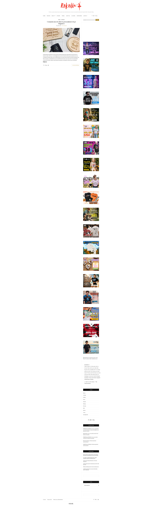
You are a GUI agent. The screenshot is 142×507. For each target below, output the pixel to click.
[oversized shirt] (91, 114)
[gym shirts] (91, 280)
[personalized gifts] (91, 330)
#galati (98, 377)
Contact (44, 499)
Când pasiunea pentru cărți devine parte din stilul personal (91, 464)
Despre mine (49, 499)
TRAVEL (63, 15)
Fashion (84, 397)
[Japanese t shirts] (91, 313)
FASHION (48, 15)
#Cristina (94, 377)
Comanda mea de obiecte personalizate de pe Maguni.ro (61, 23)
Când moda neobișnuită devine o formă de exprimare (90, 461)
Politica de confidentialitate (58, 499)
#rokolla (91, 379)
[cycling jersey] (91, 214)
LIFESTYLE (68, 15)
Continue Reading (75, 65)
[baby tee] (91, 181)
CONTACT (85, 15)
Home (59, 19)
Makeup (84, 403)
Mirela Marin (85, 433)
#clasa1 (98, 376)
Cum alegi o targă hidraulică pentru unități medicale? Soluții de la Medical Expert (90, 458)
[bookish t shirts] (91, 164)
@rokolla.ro (86, 364)
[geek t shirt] (91, 64)
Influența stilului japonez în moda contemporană (91, 466)
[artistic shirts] (91, 81)
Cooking (84, 395)
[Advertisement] (91, 31)
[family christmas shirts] (91, 197)
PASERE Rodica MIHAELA (87, 428)
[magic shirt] (91, 48)
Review (84, 410)
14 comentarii (64, 25)
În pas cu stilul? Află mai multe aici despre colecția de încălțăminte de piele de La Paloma (91, 429)
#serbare (86, 377)
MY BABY (58, 15)
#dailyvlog (86, 379)
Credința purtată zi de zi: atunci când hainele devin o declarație (90, 469)
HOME (44, 15)
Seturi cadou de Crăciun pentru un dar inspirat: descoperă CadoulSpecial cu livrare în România (90, 455)
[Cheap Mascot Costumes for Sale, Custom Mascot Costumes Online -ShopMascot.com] (91, 358)
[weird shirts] (91, 147)
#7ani (90, 377)
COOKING (73, 15)
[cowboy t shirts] (91, 230)
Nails (84, 408)
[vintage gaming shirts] (91, 297)
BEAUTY (53, 15)
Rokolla (71, 504)
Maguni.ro (45, 61)
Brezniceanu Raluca (86, 440)
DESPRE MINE (79, 15)
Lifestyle (63, 19)
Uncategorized (85, 414)
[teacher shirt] (91, 131)
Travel (84, 412)
